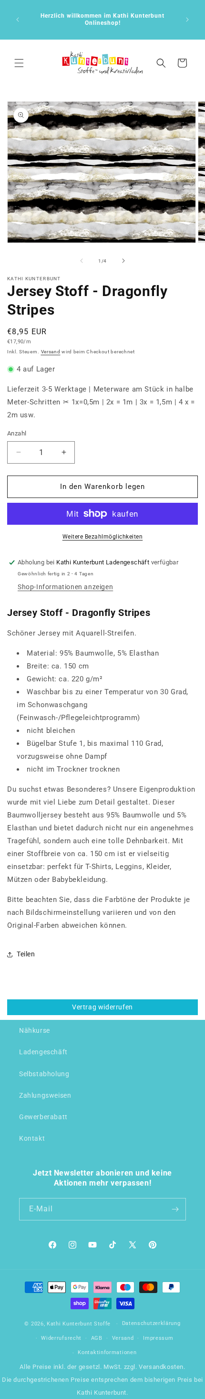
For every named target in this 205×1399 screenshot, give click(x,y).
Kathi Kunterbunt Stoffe (80, 1324)
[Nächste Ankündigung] (187, 19)
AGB (96, 1338)
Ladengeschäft (43, 1052)
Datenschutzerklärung (151, 1323)
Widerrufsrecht (61, 1338)
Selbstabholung (44, 1074)
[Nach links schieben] (81, 260)
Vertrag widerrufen (102, 1007)
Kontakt (32, 1138)
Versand (51, 351)
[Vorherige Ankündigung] (17, 19)
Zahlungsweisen (45, 1095)
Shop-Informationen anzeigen (65, 587)
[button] (19, 63)
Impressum (158, 1338)
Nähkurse (34, 1030)
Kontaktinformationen (107, 1352)
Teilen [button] (26, 954)
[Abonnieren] (174, 1209)
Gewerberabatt (43, 1117)
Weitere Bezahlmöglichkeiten (102, 536)
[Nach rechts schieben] (123, 260)
